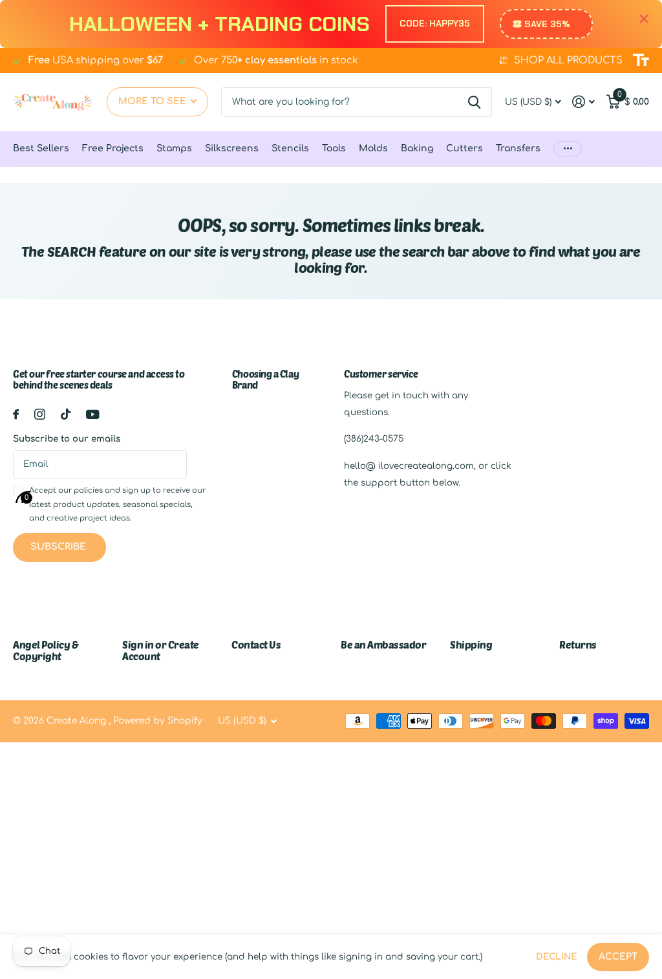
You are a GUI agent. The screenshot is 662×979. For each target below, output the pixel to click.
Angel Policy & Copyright (45, 650)
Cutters (464, 148)
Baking (417, 148)
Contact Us (256, 644)
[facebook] (16, 414)
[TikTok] (65, 414)
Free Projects (113, 148)
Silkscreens (232, 148)
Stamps (174, 148)
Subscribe (59, 547)
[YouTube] (93, 414)
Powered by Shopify (157, 721)
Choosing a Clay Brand (265, 379)
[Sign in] (583, 101)
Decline (556, 957)
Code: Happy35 (435, 23)
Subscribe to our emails (66, 439)
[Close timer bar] (644, 19)
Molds (373, 148)
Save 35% (547, 24)
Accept (618, 957)
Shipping (471, 644)
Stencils (290, 148)
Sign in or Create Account (160, 650)
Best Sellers (41, 148)
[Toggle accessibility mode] (641, 60)
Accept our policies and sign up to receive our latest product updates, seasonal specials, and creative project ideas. (117, 504)
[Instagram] (39, 414)
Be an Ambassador (383, 644)
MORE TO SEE (153, 101)
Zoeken (474, 102)
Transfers (518, 148)
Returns (578, 644)
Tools (334, 148)
